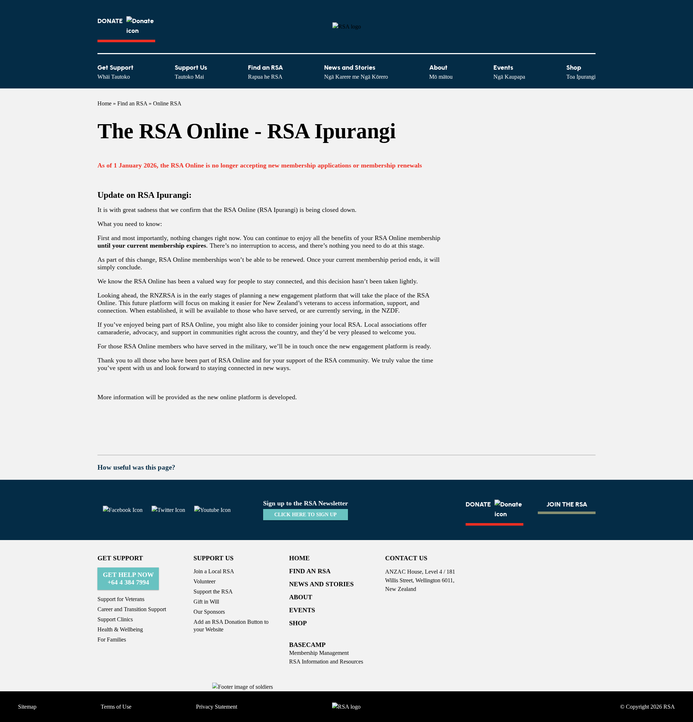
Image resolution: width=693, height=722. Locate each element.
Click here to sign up (305, 514)
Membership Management (319, 653)
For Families (111, 639)
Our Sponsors (209, 612)
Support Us (191, 72)
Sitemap (27, 707)
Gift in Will (206, 602)
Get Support (115, 72)
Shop (581, 72)
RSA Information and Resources (326, 661)
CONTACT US (406, 558)
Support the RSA (213, 591)
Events (509, 72)
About (441, 72)
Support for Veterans (120, 599)
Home (104, 103)
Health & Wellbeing (120, 629)
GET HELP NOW (128, 578)
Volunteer (204, 581)
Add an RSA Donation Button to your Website (231, 625)
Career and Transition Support (131, 609)
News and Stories (356, 72)
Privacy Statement (216, 707)
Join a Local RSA (213, 571)
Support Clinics (115, 619)
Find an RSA (265, 72)
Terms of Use (116, 707)
